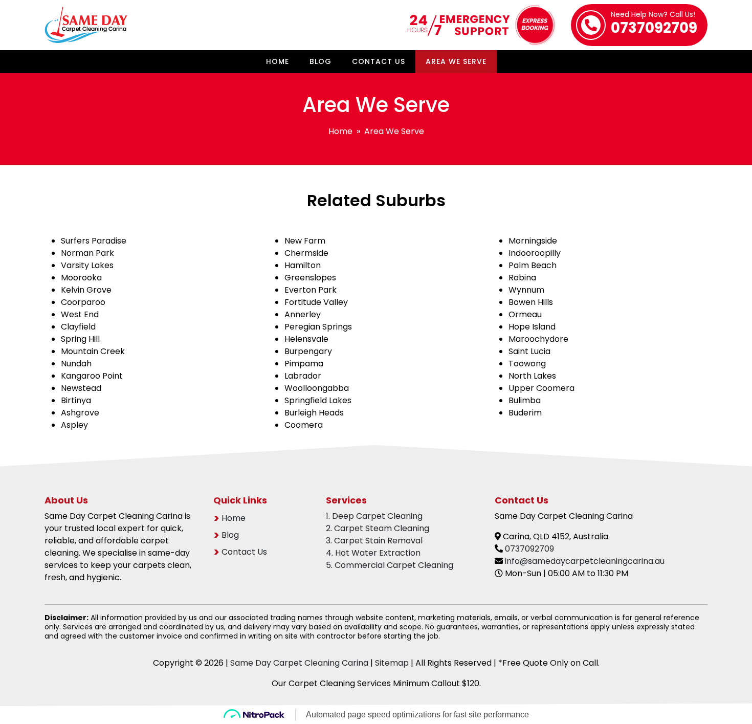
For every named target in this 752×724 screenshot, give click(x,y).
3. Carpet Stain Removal (374, 540)
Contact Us (378, 61)
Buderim (525, 413)
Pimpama (303, 363)
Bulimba (524, 400)
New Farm (304, 241)
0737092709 (654, 24)
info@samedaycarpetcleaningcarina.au (585, 561)
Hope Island (532, 327)
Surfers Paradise (93, 241)
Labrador (302, 376)
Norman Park (87, 253)
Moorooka (81, 277)
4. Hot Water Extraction (373, 553)
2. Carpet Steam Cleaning (377, 528)
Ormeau (525, 314)
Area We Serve (456, 61)
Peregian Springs (318, 327)
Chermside (306, 253)
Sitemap (392, 663)
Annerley (302, 314)
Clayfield (78, 327)
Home (277, 61)
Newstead (81, 388)
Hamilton (302, 265)
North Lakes (532, 376)
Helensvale (306, 339)
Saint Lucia (529, 351)
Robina (522, 277)
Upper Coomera (541, 388)
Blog (320, 61)
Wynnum (526, 290)
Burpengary (308, 351)
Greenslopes (310, 277)
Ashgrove (80, 413)
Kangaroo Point (92, 376)
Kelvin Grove (86, 290)
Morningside (532, 241)
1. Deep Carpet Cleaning (374, 516)
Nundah (76, 363)
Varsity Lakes (87, 265)
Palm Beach (532, 265)
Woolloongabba (316, 388)
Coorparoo (83, 302)
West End (80, 314)
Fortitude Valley (316, 302)
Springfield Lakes (317, 400)
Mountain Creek (93, 351)
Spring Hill (80, 339)
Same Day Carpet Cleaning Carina (299, 663)
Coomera (303, 425)
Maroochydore (538, 339)
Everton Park (310, 290)
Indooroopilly (534, 253)
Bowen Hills (530, 302)
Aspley (74, 425)
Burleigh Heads (314, 413)
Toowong (527, 363)
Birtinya (76, 400)
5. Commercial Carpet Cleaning (389, 565)
